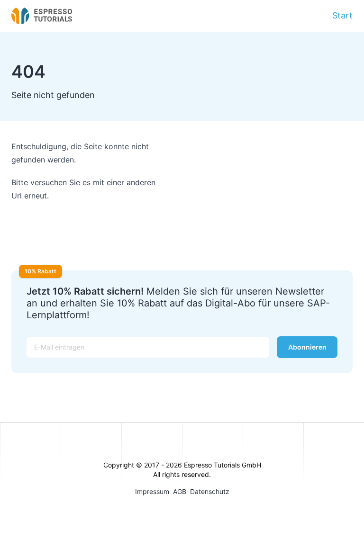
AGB (179, 491)
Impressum (152, 491)
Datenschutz (209, 491)
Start (342, 15)
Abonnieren (307, 347)
